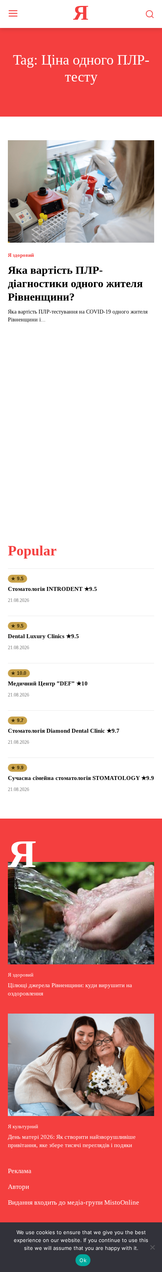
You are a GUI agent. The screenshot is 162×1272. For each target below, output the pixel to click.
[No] (152, 1247)
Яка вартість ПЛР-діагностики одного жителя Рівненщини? (75, 283)
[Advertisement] (81, 428)
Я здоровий (21, 255)
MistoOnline (121, 1202)
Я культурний (23, 1126)
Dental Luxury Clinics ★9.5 (43, 636)
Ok (83, 1260)
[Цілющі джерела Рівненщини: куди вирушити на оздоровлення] (81, 913)
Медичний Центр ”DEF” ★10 (48, 683)
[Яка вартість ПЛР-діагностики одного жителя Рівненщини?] (81, 191)
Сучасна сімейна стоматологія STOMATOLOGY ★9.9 (81, 778)
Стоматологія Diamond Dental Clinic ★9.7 (64, 731)
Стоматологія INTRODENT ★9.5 (52, 589)
